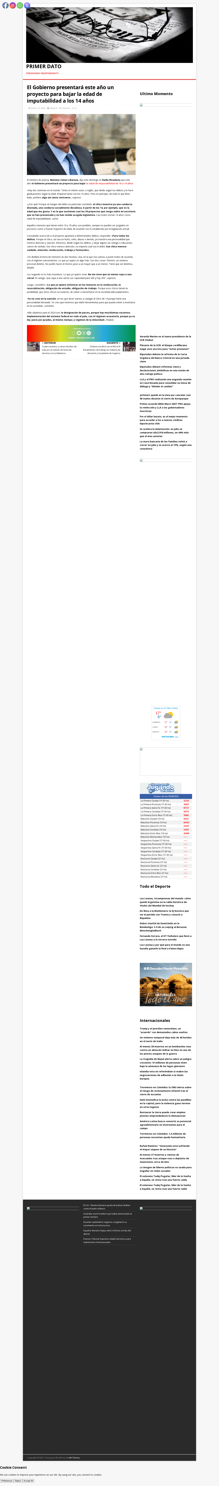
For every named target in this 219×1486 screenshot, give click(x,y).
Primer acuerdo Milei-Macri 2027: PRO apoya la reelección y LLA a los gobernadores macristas (165, 407)
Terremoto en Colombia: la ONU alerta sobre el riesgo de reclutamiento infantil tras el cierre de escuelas (165, 1091)
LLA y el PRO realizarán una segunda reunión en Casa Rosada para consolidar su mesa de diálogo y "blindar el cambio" (165, 383)
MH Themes (74, 1457)
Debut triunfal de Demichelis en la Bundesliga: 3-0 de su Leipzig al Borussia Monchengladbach (163, 927)
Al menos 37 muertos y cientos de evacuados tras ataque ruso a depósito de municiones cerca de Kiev (164, 1158)
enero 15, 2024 (38, 108)
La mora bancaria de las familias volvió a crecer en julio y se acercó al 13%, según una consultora (166, 445)
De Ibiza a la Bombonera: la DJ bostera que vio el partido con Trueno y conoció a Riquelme (164, 914)
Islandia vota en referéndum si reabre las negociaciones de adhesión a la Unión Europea (164, 1075)
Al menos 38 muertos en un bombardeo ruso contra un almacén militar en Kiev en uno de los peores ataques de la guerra (165, 1050)
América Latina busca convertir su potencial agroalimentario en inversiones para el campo (165, 1125)
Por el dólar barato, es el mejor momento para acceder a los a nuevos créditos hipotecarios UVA (164, 420)
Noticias (66, 108)
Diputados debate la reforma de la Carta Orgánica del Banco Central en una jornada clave (164, 358)
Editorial (53, 108)
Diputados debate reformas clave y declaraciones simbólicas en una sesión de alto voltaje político (164, 370)
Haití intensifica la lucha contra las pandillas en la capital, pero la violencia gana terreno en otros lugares (165, 1103)
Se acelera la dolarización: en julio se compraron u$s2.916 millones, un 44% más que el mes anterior (164, 432)
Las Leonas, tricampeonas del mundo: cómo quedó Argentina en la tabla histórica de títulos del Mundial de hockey (165, 902)
